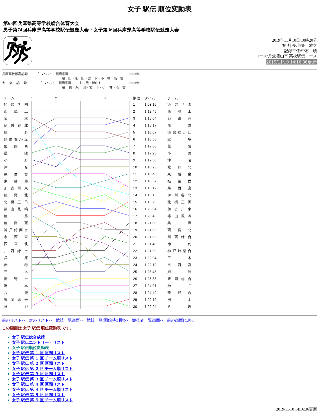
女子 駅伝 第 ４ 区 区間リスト (38, 384)
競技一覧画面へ (70, 320)
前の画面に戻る (181, 320)
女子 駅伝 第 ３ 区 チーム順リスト (42, 379)
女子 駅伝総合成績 (28, 337)
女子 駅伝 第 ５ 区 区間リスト (38, 395)
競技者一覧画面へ (148, 320)
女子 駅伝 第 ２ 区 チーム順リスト (42, 368)
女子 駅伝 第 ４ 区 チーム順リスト (42, 389)
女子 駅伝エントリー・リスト (38, 342)
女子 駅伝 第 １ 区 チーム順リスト (42, 358)
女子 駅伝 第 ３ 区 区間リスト (38, 374)
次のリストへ (41, 320)
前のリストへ (14, 320)
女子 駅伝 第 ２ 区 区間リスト (38, 363)
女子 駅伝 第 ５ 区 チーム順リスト (42, 400)
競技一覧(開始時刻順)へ (108, 320)
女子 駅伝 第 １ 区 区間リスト (38, 353)
